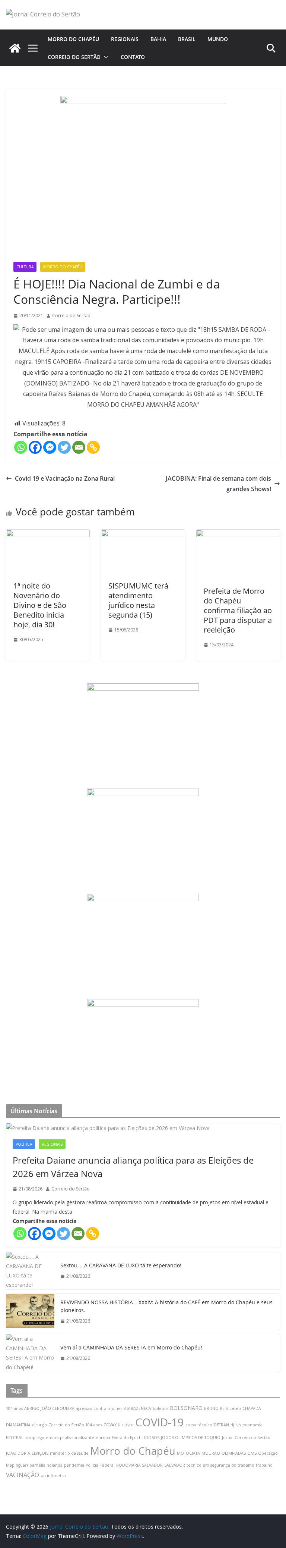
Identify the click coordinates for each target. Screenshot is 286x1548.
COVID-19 (159, 1422)
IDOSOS (151, 1437)
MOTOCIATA (188, 1453)
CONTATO (133, 56)
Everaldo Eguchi (127, 1437)
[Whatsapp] (20, 447)
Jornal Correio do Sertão (246, 1437)
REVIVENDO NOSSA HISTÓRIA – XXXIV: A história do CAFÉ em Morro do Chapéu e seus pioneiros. (166, 1306)
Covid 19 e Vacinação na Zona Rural (65, 478)
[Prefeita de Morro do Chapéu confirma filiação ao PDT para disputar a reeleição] (238, 535)
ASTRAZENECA (137, 1408)
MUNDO (217, 39)
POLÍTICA (24, 1144)
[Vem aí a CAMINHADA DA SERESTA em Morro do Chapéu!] (30, 1353)
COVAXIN (112, 1424)
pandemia (74, 1465)
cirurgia (39, 1424)
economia (252, 1424)
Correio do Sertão (71, 315)
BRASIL (187, 39)
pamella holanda (46, 1465)
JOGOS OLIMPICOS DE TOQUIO (190, 1437)
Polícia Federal (100, 1465)
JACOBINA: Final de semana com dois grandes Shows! (218, 483)
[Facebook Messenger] (49, 447)
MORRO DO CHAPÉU (73, 39)
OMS (252, 1453)
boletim (160, 1408)
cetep (235, 1408)
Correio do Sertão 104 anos (75, 1424)
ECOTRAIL (15, 1437)
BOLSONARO (186, 1407)
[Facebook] (35, 447)
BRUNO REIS (216, 1408)
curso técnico (198, 1424)
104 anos (14, 1408)
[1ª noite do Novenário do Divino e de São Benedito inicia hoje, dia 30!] (48, 535)
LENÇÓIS (40, 1453)
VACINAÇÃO (22, 1475)
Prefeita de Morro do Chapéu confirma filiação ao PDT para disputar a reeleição (238, 610)
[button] (105, 57)
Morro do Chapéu (132, 1451)
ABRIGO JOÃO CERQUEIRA (49, 1408)
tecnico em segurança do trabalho (220, 1465)
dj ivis (236, 1424)
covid (128, 1424)
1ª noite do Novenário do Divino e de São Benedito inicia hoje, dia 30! (39, 605)
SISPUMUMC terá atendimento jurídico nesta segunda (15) (138, 600)
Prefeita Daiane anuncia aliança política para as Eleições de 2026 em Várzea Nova (133, 1167)
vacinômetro (53, 1475)
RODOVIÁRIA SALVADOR (139, 1465)
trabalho (264, 1465)
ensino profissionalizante (70, 1437)
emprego (35, 1437)
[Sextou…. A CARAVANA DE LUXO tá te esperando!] (30, 1271)
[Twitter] (64, 447)
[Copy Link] (93, 447)
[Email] (78, 447)
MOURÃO (210, 1453)
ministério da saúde (69, 1453)
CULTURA (25, 266)
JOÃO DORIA (18, 1453)
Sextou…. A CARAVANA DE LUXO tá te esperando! (120, 1265)
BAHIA (158, 39)
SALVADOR (174, 1465)
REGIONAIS (125, 39)
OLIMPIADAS (234, 1453)
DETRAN (221, 1424)
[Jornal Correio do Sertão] (15, 48)
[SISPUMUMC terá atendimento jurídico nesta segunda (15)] (143, 535)
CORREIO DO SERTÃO (74, 56)
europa (103, 1437)
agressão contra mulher (99, 1408)
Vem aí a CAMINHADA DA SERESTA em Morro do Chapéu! (131, 1347)
